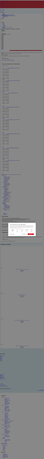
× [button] (34, 223)
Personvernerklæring (18, 228)
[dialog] (22, 229)
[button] (12, 234)
